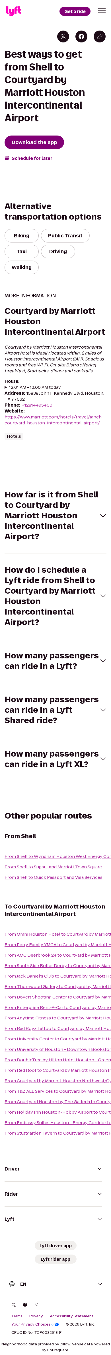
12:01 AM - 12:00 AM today (35, 387)
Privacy (36, 1316)
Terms (16, 1316)
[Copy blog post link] (99, 36)
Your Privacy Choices (30, 1324)
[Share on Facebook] (81, 36)
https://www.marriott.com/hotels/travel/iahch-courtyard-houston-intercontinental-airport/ (54, 420)
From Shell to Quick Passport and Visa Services (53, 877)
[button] (101, 10)
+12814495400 (37, 405)
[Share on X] (63, 36)
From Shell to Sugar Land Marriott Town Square (53, 867)
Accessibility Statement (71, 1316)
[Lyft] (14, 11)
